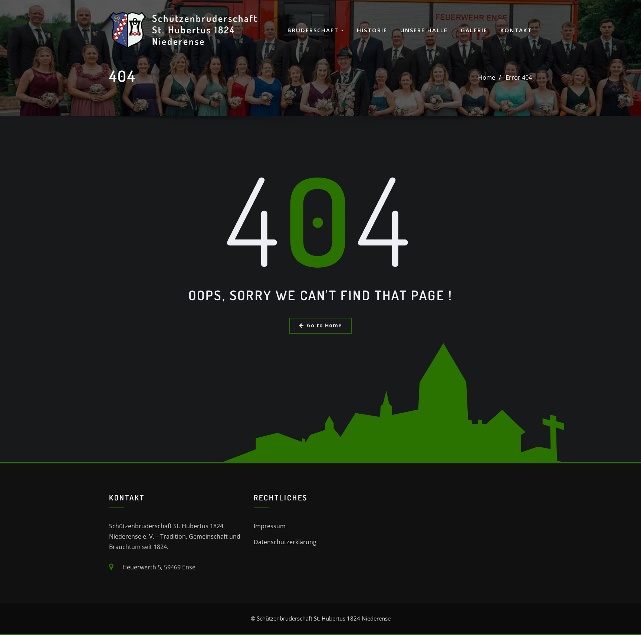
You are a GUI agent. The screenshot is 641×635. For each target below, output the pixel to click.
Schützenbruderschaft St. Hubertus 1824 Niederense (205, 29)
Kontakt (516, 30)
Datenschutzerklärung (285, 542)
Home (486, 77)
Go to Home (324, 325)
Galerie (474, 30)
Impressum (270, 526)
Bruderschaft (314, 30)
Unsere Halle (424, 30)
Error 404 (519, 77)
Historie (372, 30)
